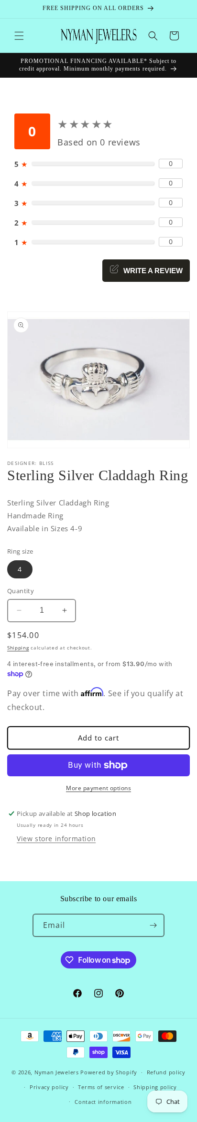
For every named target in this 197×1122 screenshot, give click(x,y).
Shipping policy (155, 1087)
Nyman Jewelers (56, 1072)
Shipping (18, 647)
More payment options (98, 788)
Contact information (103, 1101)
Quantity (20, 591)
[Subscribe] (153, 925)
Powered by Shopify (108, 1072)
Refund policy (166, 1072)
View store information (56, 838)
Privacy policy (49, 1087)
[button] (19, 35)
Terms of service (101, 1087)
